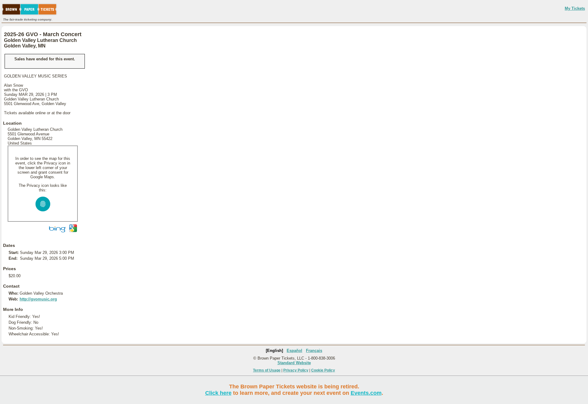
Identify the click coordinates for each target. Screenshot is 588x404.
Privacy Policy (295, 370)
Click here (218, 393)
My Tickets (575, 8)
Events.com (366, 393)
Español (294, 350)
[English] (274, 350)
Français (314, 350)
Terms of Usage (267, 370)
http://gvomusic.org (38, 299)
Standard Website (294, 363)
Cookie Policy (323, 370)
